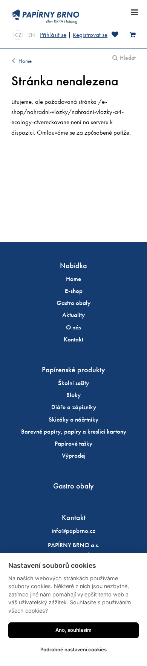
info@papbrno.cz (73, 530)
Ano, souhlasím (73, 630)
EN (31, 35)
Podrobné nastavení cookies (73, 649)
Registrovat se (90, 34)
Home (25, 61)
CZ (18, 35)
